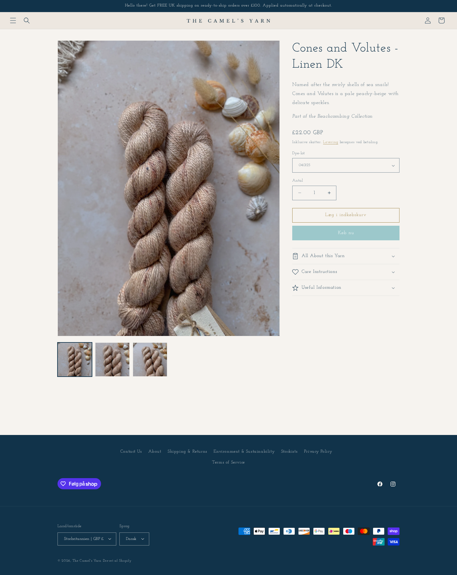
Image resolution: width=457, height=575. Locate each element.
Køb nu (346, 233)
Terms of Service (228, 462)
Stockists (289, 451)
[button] (13, 20)
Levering (330, 142)
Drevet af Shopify (117, 560)
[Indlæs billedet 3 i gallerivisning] (150, 359)
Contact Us (131, 451)
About (154, 451)
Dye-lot (298, 153)
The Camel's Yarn (86, 560)
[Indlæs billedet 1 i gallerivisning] (75, 359)
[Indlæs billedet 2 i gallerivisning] (112, 359)
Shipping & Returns (187, 451)
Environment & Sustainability (244, 451)
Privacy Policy (318, 451)
